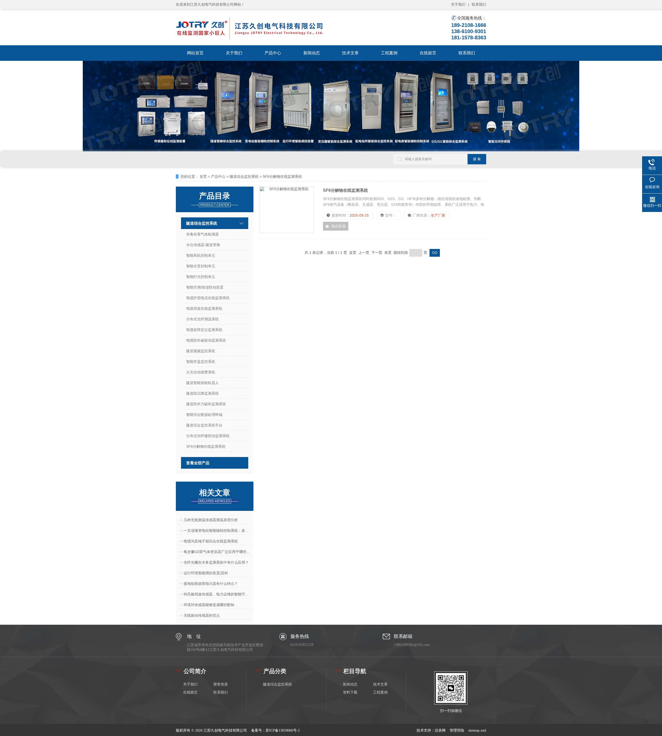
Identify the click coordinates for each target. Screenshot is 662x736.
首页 (203, 176)
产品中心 (273, 53)
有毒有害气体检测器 (202, 234)
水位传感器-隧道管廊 (203, 245)
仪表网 (440, 730)
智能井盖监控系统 (200, 361)
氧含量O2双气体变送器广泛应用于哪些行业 (218, 552)
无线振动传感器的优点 (202, 615)
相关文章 (214, 495)
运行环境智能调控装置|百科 (206, 573)
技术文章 (350, 53)
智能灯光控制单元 (200, 277)
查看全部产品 (197, 463)
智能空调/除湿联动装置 (204, 287)
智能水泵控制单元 (200, 266)
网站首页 (195, 53)
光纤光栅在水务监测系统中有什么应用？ (216, 562)
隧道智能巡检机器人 (202, 383)
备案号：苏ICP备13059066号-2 (275, 730)
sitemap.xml (477, 730)
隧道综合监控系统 (244, 176)
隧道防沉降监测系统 (202, 393)
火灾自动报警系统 (200, 372)
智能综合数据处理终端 (204, 415)
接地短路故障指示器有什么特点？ (211, 584)
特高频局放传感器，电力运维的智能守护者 (218, 594)
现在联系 (338, 226)
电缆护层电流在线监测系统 (208, 298)
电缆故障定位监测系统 (204, 330)
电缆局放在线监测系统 (204, 308)
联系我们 (479, 4)
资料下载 (350, 692)
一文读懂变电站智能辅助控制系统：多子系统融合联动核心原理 (218, 530)
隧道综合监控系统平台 (204, 425)
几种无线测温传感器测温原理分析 (211, 520)
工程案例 (389, 53)
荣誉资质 (220, 684)
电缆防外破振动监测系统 (206, 340)
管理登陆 (457, 730)
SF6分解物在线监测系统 (282, 176)
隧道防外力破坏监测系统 (206, 404)
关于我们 (458, 4)
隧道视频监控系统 (200, 351)
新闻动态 (311, 53)
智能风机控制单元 (200, 255)
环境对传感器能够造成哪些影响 (209, 605)
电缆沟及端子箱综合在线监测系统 (211, 541)
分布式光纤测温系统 (202, 319)
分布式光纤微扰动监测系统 (208, 436)
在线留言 (428, 53)
